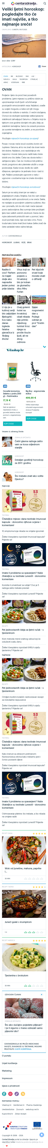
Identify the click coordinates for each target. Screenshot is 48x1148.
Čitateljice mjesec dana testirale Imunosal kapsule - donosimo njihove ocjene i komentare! (24, 522)
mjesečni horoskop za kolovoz (25, 187)
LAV (32, 76)
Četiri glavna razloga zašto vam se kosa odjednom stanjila (29, 444)
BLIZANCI (19, 76)
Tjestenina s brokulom (16, 975)
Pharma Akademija (34, 1105)
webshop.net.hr (32, 1109)
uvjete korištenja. (23, 1049)
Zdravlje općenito (23, 437)
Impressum (7, 1078)
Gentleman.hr (18, 1105)
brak (29, 242)
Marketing (7, 1070)
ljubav (16, 242)
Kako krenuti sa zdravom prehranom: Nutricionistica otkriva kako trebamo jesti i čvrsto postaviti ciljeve (21, 757)
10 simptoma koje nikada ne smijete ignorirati (23, 531)
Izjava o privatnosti (11, 1085)
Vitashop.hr (6, 1105)
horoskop (7, 242)
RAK (27, 76)
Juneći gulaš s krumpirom (18, 922)
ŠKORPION (24, 79)
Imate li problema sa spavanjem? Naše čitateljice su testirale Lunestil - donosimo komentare (24, 576)
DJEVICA (6, 79)
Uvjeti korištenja (9, 1063)
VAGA (14, 79)
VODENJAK (15, 82)
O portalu (6, 1056)
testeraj (5, 515)
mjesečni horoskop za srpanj (24, 138)
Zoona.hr (20, 1109)
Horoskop (16, 66)
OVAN (5, 76)
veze (23, 242)
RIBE (23, 82)
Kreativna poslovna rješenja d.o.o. (29, 1142)
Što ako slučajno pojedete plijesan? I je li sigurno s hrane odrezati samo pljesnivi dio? (24, 1028)
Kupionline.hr (7, 1114)
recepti (5, 626)
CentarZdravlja (24, 3)
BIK (12, 76)
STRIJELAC (34, 79)
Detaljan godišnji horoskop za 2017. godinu (29, 461)
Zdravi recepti (20, 1114)
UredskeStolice (8, 1109)
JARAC (5, 82)
